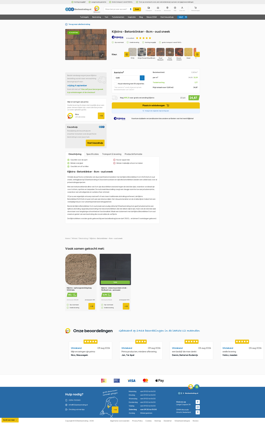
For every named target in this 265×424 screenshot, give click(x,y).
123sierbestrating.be (182, 421)
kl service (158, 10)
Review (196, 421)
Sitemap (157, 421)
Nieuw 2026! (152, 17)
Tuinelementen (118, 17)
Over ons (182, 10)
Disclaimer (168, 421)
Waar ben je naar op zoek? (116, 9)
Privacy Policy (137, 421)
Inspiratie (132, 17)
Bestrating (96, 17)
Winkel (74, 238)
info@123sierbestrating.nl (78, 405)
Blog (141, 17)
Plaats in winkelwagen (154, 105)
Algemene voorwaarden (119, 421)
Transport (149, 10)
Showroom (167, 10)
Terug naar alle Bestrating (79, 24)
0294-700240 (75, 400)
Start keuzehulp (166, 17)
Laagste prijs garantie (98, 2)
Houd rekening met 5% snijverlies (131, 84)
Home (67, 238)
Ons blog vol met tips (77, 409)
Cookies (148, 421)
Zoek (137, 9)
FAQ (175, 10)
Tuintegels (84, 17)
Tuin (106, 17)
